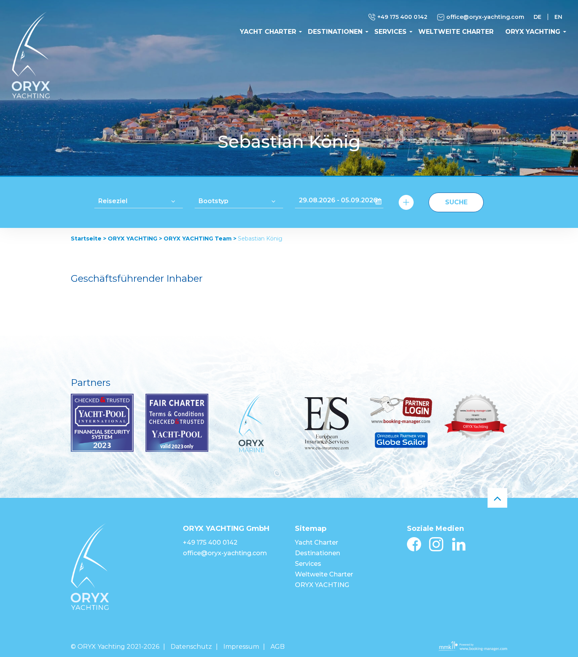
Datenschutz (191, 646)
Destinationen (335, 31)
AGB (278, 646)
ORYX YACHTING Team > (200, 238)
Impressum (241, 646)
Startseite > (88, 238)
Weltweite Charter (455, 31)
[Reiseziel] (138, 200)
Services (390, 31)
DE (537, 16)
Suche (456, 202)
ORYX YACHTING (532, 31)
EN (558, 16)
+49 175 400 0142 (401, 16)
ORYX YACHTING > (135, 238)
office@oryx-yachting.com (484, 16)
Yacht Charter (268, 31)
